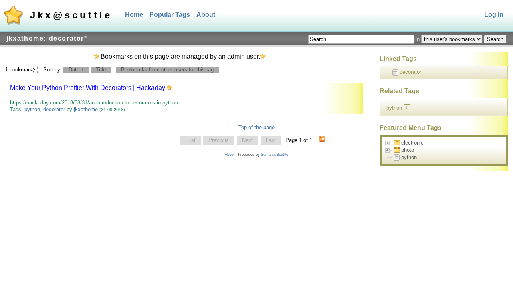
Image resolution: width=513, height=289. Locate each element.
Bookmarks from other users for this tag (167, 70)
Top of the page (256, 127)
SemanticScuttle (274, 155)
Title (101, 70)
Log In (493, 14)
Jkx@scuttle (71, 15)
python (32, 109)
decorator (54, 109)
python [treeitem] (409, 157)
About (205, 14)
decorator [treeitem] (410, 72)
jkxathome (86, 109)
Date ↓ (76, 70)
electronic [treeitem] (412, 143)
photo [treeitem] (407, 150)
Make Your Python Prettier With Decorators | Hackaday (87, 87)
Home (134, 14)
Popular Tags (169, 14)
